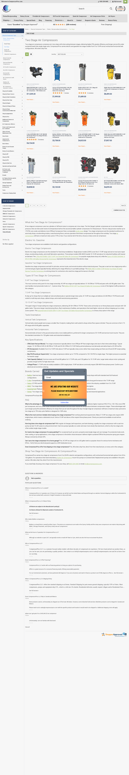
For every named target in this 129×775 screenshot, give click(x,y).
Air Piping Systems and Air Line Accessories (9, 178)
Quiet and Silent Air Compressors (7, 63)
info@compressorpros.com (93, 464)
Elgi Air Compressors (8, 226)
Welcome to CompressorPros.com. (12, 1)
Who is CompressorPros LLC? (33, 543)
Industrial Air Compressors (6, 139)
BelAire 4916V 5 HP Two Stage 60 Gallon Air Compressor (82, 286)
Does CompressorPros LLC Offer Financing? (38, 560)
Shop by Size (6, 116)
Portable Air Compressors (41, 16)
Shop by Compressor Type (9, 35)
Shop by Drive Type (7, 100)
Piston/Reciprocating (10, 16)
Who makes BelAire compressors (34, 519)
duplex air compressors (64, 457)
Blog (40, 20)
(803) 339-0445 (74, 464)
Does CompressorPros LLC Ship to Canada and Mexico (41, 596)
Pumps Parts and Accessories (7, 186)
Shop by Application (8, 113)
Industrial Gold (6, 208)
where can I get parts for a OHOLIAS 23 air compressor (40, 613)
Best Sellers (6, 143)
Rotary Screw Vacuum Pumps (8, 147)
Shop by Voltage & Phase (9, 106)
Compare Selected (119, 210)
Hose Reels (5, 136)
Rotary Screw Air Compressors (7, 58)
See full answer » (34, 513)
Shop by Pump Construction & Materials (9, 109)
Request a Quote (90, 20)
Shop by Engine (6, 103)
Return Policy (112, 20)
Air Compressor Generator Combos (8, 87)
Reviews (102, 20)
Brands (4, 175)
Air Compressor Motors (9, 124)
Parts (4, 221)
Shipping (6, 20)
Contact (79, 20)
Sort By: (54, 54)
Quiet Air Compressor (80, 16)
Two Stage (6, 46)
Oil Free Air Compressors (61, 16)
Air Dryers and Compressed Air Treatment (7, 170)
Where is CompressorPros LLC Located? (36, 488)
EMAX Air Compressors (9, 213)
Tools (4, 190)
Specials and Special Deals (9, 166)
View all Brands (7, 232)
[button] (30, 497)
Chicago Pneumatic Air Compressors (12, 211)
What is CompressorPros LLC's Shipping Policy (38, 578)
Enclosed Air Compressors (6, 73)
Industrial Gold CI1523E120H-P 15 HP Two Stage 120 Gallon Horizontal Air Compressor (64, 310)
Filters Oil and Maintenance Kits (7, 132)
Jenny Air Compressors (9, 224)
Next (122, 205)
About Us (70, 20)
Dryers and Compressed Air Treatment (9, 127)
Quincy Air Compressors (9, 219)
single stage (79, 231)
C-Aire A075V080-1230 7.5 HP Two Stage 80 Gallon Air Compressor (57, 256)
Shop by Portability (7, 91)
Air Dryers (111, 16)
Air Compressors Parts (97, 16)
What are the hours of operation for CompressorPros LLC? (42, 532)
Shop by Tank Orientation (9, 97)
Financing (48, 20)
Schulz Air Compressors (9, 216)
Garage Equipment (7, 182)
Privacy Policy (18, 20)
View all (27, 627)
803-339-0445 (104, 1)
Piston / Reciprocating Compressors (8, 39)
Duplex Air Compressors (7, 50)
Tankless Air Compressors (6, 82)
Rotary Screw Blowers (8, 151)
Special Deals (31, 20)
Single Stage (7, 43)
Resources (58, 20)
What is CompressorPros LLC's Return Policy (38, 501)
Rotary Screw (24, 16)
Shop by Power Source (8, 94)
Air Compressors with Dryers (8, 78)
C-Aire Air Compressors (10, 54)
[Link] (6, 8)
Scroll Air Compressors (9, 70)
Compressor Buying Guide (9, 193)
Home (27, 29)
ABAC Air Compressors (9, 229)
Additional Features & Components (8, 120)
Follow (27, 490)
